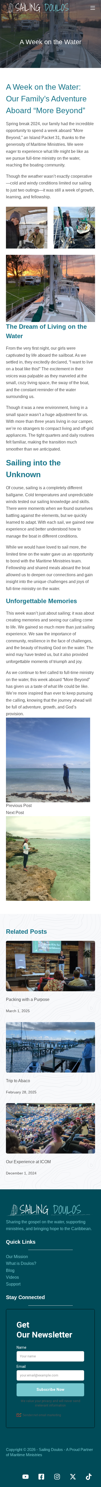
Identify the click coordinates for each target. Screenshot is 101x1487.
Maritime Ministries (26, 1455)
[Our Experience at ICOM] (50, 1128)
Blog (10, 1270)
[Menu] (92, 7)
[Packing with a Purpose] (50, 966)
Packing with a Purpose (27, 999)
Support (13, 1284)
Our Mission (17, 1256)
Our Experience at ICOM (28, 1162)
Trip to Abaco (18, 1081)
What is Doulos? (21, 1263)
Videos (12, 1277)
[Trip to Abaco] (50, 1047)
